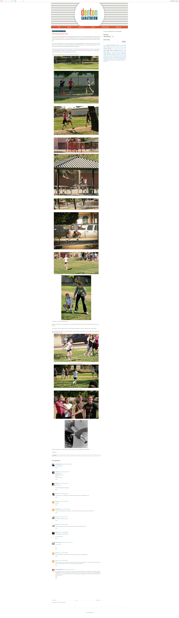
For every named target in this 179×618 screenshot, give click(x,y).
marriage (110, 57)
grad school (122, 54)
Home (76, 600)
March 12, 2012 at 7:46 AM (63, 524)
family (110, 54)
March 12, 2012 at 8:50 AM (63, 532)
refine (116, 58)
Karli (123, 48)
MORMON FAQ (118, 27)
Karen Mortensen (58, 464)
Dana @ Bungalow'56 (59, 569)
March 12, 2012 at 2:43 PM (63, 552)
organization (121, 57)
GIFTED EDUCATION (105, 27)
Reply (56, 467)
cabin (122, 53)
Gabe (56, 483)
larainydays (57, 509)
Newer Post (54, 600)
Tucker (105, 53)
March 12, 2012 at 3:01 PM (62, 560)
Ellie (123, 45)
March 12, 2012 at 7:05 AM (63, 501)
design (104, 54)
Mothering (121, 50)
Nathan (105, 52)
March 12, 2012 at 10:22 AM (67, 542)
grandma (105, 56)
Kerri (56, 493)
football (116, 54)
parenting (105, 58)
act (110, 53)
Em (55, 516)
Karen (56, 532)
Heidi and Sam (119, 47)
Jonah (119, 48)
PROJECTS (93, 27)
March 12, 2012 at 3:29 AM (63, 471)
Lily (104, 50)
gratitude (111, 56)
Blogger (91, 612)
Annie (104, 45)
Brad (116, 45)
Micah (112, 50)
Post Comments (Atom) (61, 602)
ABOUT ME (69, 27)
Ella (119, 45)
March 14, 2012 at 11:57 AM (69, 569)
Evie (104, 47)
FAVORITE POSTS (81, 27)
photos (111, 58)
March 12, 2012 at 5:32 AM (63, 493)
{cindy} (56, 471)
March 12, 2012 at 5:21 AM (63, 483)
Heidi (111, 47)
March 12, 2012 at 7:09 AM (65, 509)
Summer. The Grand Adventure (118, 52)
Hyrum (105, 48)
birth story (116, 53)
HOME (59, 27)
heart (117, 56)
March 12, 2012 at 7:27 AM (62, 516)
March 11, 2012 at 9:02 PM (67, 464)
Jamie (56, 524)
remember (122, 58)
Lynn (56, 560)
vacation (119, 60)
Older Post (98, 600)
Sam (110, 52)
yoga (106, 61)
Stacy (56, 552)
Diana (56, 501)
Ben (109, 45)
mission (115, 57)
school (104, 60)
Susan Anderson (58, 542)
